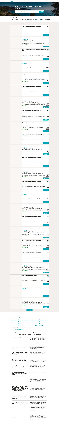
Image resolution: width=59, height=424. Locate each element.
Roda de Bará (39, 323)
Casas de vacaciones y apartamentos (19, 329)
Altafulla (39, 319)
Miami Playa (19, 317)
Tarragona (39, 315)
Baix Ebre (19, 325)
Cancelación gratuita (47, 19)
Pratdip (39, 321)
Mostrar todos (29, 310)
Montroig (19, 323)
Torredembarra (39, 317)
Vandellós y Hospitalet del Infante (39, 325)
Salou (19, 315)
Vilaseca (19, 321)
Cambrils (19, 319)
